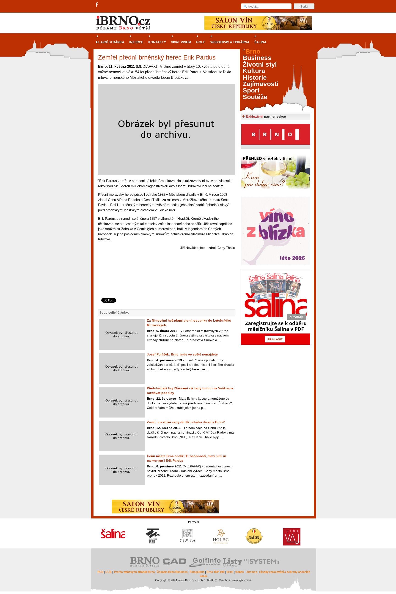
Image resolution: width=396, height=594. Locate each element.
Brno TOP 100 (215, 572)
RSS (100, 572)
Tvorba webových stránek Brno (134, 572)
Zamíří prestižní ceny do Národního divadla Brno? (186, 422)
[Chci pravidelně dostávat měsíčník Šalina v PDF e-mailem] (275, 307)
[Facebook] (97, 5)
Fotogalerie (197, 572)
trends (239, 572)
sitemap (252, 572)
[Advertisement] (165, 279)
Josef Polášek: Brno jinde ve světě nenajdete (182, 354)
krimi (230, 572)
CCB (108, 572)
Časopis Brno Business (172, 572)
